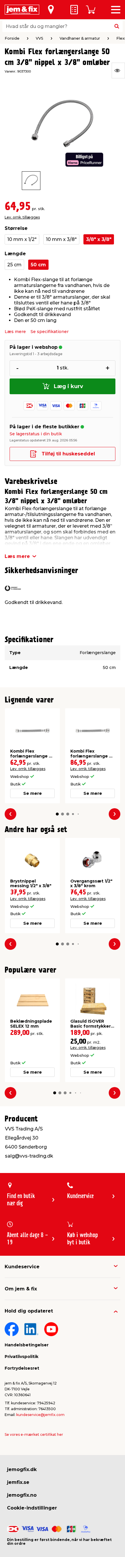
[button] (57, 814)
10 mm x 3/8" (61, 239)
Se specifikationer (50, 331)
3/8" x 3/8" (98, 239)
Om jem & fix (21, 1289)
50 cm (38, 264)
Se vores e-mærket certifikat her (34, 1434)
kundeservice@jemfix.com (40, 1414)
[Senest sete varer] (118, 70)
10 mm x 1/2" (22, 239)
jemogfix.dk (22, 1469)
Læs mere (15, 331)
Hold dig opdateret (29, 1311)
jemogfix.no (22, 1495)
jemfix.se (18, 1482)
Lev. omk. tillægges (22, 217)
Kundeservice (22, 1266)
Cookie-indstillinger (32, 1508)
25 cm (14, 264)
